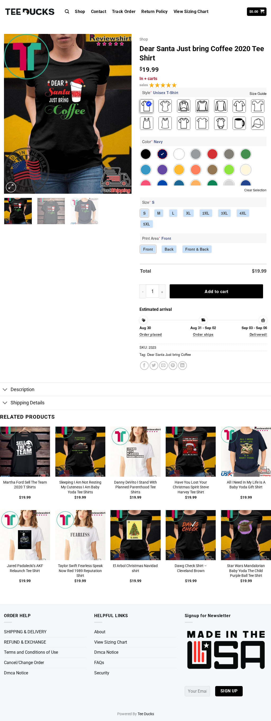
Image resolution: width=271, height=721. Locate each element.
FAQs (99, 662)
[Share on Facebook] (144, 365)
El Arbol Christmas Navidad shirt (135, 568)
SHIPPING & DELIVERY (25, 631)
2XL (205, 213)
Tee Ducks (146, 714)
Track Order (124, 11)
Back (169, 249)
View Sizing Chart (191, 11)
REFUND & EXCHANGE (25, 642)
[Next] (122, 114)
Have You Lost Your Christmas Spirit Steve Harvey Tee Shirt (191, 487)
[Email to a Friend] (163, 365)
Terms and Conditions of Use (31, 652)
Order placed (150, 334)
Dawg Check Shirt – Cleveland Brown (191, 568)
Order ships (203, 334)
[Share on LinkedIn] (182, 365)
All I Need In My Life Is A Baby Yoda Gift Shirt (246, 485)
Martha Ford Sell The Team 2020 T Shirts (25, 485)
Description (22, 389)
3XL (224, 213)
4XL (243, 213)
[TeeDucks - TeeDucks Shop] (30, 12)
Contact (98, 11)
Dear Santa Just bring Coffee (169, 354)
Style (160, 92)
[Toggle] (5, 390)
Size (148, 202)
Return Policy (154, 11)
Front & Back (197, 249)
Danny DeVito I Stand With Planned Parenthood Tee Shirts (135, 487)
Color (152, 141)
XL (188, 213)
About (99, 631)
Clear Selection (255, 190)
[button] (67, 11)
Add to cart (216, 291)
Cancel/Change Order (24, 662)
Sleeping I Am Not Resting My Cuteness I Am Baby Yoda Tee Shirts (80, 487)
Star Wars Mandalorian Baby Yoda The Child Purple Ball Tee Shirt (246, 571)
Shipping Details (27, 402)
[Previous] (13, 114)
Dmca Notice (16, 672)
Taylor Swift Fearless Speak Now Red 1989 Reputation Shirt (80, 571)
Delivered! (258, 334)
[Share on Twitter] (154, 365)
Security (101, 672)
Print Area (156, 238)
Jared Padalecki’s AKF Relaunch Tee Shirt (25, 568)
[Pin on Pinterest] (173, 365)
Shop (80, 11)
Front (148, 249)
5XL (146, 224)
